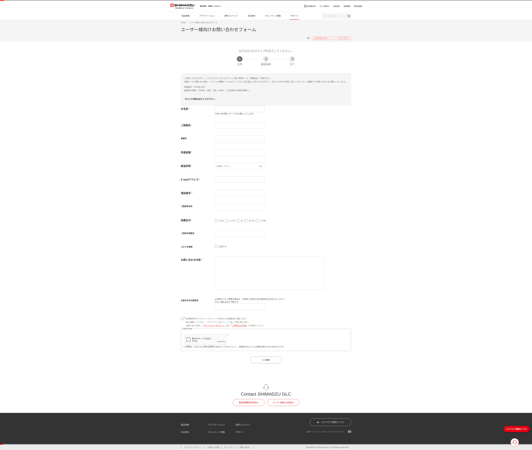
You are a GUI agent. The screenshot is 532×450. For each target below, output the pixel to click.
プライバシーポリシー (213, 325)
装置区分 (186, 220)
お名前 (184, 109)
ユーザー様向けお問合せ (283, 402)
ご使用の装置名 (187, 233)
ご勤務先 (186, 125)
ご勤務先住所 (186, 206)
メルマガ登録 (186, 247)
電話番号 (186, 193)
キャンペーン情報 (216, 432)
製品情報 (185, 425)
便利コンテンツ (243, 425)
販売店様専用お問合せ (248, 402)
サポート (240, 432)
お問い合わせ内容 (191, 260)
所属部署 (186, 152)
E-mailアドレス (190, 179)
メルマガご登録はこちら (332, 422)
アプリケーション (216, 425)
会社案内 (185, 432)
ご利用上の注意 (239, 325)
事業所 (184, 138)
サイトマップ (229, 447)
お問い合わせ (244, 447)
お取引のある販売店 (189, 300)
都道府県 (186, 166)
